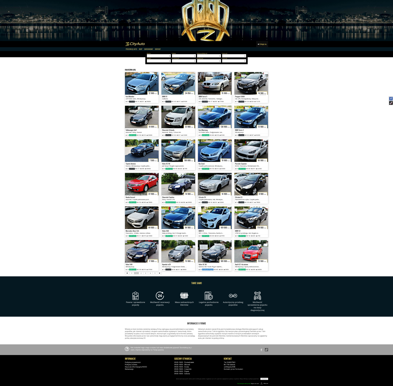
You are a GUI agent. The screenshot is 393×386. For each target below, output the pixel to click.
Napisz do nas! (248, 383)
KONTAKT (158, 49)
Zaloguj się (263, 44)
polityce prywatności (254, 379)
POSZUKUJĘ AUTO (131, 49)
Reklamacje (129, 369)
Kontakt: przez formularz (233, 369)
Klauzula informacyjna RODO (136, 367)
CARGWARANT (148, 49)
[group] (196, 20)
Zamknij (264, 379)
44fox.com (265, 383)
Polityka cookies (131, 364)
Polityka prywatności (133, 362)
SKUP (140, 49)
